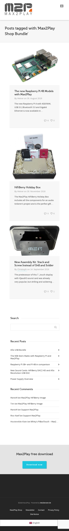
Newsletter (30, 510)
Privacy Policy (53, 510)
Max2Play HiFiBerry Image (33, 397)
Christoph (22, 269)
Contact (41, 510)
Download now (34, 464)
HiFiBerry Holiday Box (27, 187)
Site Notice (34, 514)
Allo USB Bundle (18, 350)
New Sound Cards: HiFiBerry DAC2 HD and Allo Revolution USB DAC (32, 372)
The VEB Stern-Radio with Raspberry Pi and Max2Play (30, 357)
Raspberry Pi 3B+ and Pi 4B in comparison (30, 364)
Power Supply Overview (21, 379)
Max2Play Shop (16, 510)
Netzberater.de (45, 503)
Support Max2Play (30, 409)
